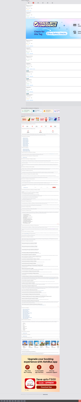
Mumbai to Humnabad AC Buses (26, 316)
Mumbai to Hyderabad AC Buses (26, 309)
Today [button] (27, 1)
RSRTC (52, 346)
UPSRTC (58, 346)
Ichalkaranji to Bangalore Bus (26, 143)
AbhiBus (21, 394)
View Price (54, 187)
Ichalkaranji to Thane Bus (25, 144)
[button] (28, 3)
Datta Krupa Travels (25, 157)
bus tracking (41, 290)
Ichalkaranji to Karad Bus (25, 142)
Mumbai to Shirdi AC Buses (25, 318)
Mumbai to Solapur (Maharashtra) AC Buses (27, 317)
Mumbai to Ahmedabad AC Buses (26, 315)
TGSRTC (30, 346)
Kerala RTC (41, 346)
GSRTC (46, 346)
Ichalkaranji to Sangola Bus (25, 140)
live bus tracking (26, 233)
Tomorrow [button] (29, 1)
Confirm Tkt (25, 394)
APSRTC (24, 346)
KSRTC (35, 346)
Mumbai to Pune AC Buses (25, 310)
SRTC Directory (41, 339)
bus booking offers (52, 228)
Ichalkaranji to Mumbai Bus (25, 141)
